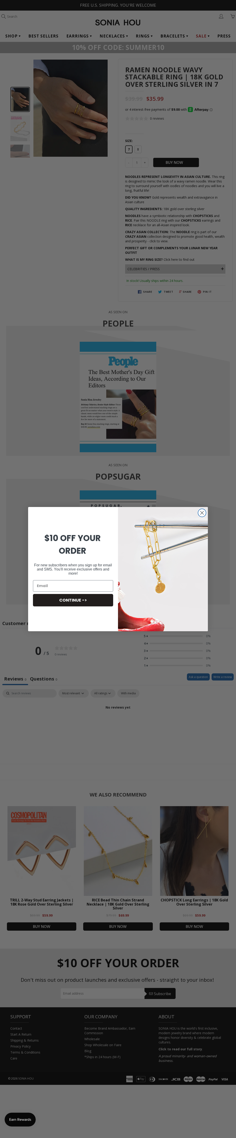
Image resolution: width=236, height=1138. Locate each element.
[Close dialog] (202, 513)
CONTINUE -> (73, 600)
